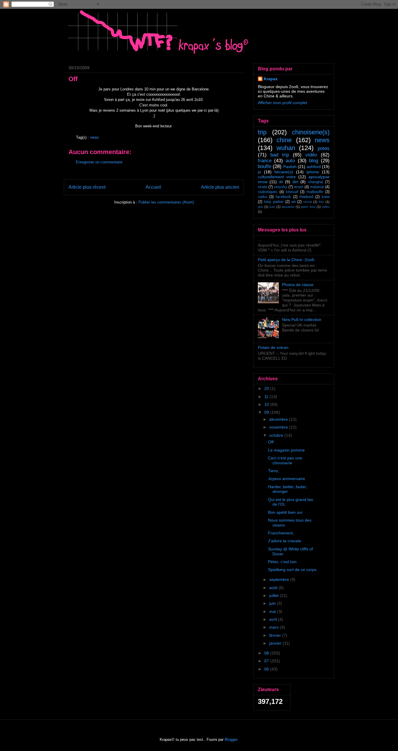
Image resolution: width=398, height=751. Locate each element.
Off (271, 442)
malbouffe (315, 192)
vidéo (311, 155)
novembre (279, 427)
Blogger (231, 739)
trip (262, 132)
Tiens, (273, 470)
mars (274, 627)
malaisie (317, 187)
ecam (298, 187)
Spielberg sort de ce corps (292, 569)
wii (293, 202)
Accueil (153, 187)
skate (262, 187)
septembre (279, 579)
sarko (262, 197)
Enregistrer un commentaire (99, 162)
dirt (295, 181)
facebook (283, 197)
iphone (313, 172)
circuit (307, 202)
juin (273, 603)
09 (267, 412)
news (94, 137)
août (274, 587)
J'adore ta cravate (284, 540)
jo (259, 172)
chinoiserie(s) (311, 132)
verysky (280, 187)
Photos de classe (298, 284)
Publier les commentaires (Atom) (166, 202)
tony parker (273, 202)
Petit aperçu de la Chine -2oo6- (287, 259)
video (326, 206)
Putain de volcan (273, 347)
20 (267, 388)
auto (290, 160)
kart (272, 206)
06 (267, 669)
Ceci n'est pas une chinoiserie (285, 460)
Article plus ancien (220, 187)
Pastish (290, 166)
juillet (274, 595)
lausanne (288, 206)
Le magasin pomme (286, 450)
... (259, 239)
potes (324, 148)
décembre (279, 419)
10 (267, 404)
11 (267, 396)
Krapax (271, 78)
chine (284, 140)
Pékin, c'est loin (282, 561)
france (265, 160)
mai (273, 611)
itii (281, 181)
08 (267, 653)
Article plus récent (86, 187)
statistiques (267, 192)
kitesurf (292, 192)
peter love (308, 206)
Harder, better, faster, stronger (287, 489)
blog (313, 160)
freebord (306, 197)
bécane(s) (283, 172)
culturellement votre (277, 176)
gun (260, 206)
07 (267, 661)
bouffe (264, 166)
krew (326, 197)
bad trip (279, 155)
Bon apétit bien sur (285, 512)
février (275, 635)
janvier (276, 643)
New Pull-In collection (301, 319)
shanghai (315, 182)
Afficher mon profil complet (282, 102)
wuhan (286, 147)
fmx (321, 202)
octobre (276, 435)
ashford (314, 166)
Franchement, (281, 533)
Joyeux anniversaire (286, 478)
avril (273, 619)
